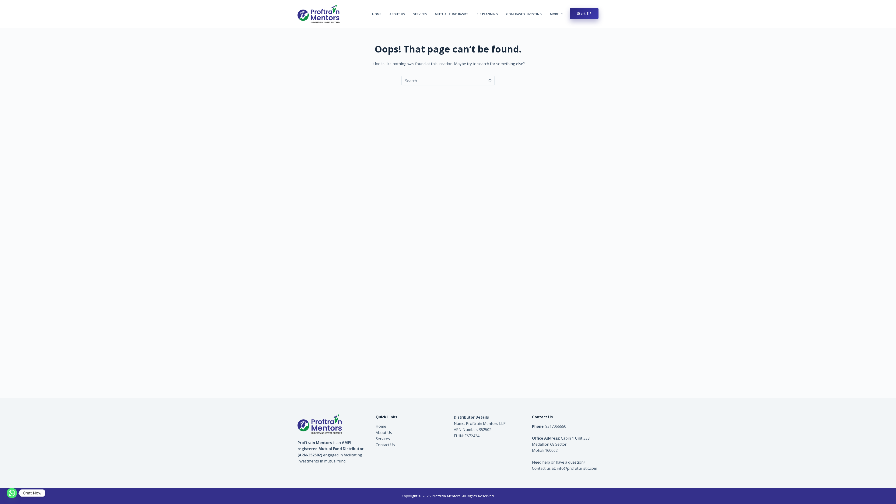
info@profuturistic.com (577, 468)
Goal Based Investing (524, 14)
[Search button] (490, 80)
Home (376, 14)
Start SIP (584, 13)
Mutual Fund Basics (452, 14)
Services (420, 14)
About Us (397, 14)
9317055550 (555, 426)
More (554, 14)
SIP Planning (487, 14)
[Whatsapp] (12, 493)
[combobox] (444, 80)
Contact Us (385, 444)
